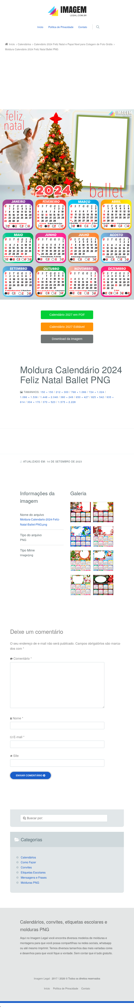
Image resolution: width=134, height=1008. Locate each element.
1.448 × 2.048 (49, 397)
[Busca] (94, 23)
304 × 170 (33, 402)
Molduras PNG (30, 883)
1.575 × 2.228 (67, 402)
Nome (18, 718)
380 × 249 (67, 397)
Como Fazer (28, 862)
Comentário (22, 658)
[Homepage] (67, 11)
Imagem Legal (42, 978)
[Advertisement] (64, 77)
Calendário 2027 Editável (67, 327)
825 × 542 (97, 397)
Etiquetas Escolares (33, 872)
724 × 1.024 (96, 392)
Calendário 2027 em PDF (67, 314)
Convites (26, 867)
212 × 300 (62, 392)
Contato (82, 27)
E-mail (18, 736)
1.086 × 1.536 (29, 397)
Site (16, 755)
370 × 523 (49, 402)
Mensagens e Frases (34, 877)
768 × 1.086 (78, 392)
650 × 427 (82, 397)
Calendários (28, 857)
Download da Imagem (67, 339)
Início (40, 27)
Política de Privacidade (60, 27)
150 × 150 (46, 392)
